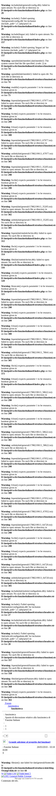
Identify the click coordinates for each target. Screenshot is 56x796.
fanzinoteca (13, 706)
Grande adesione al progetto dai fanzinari (29, 742)
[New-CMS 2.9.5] (2, 773)
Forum (7, 703)
